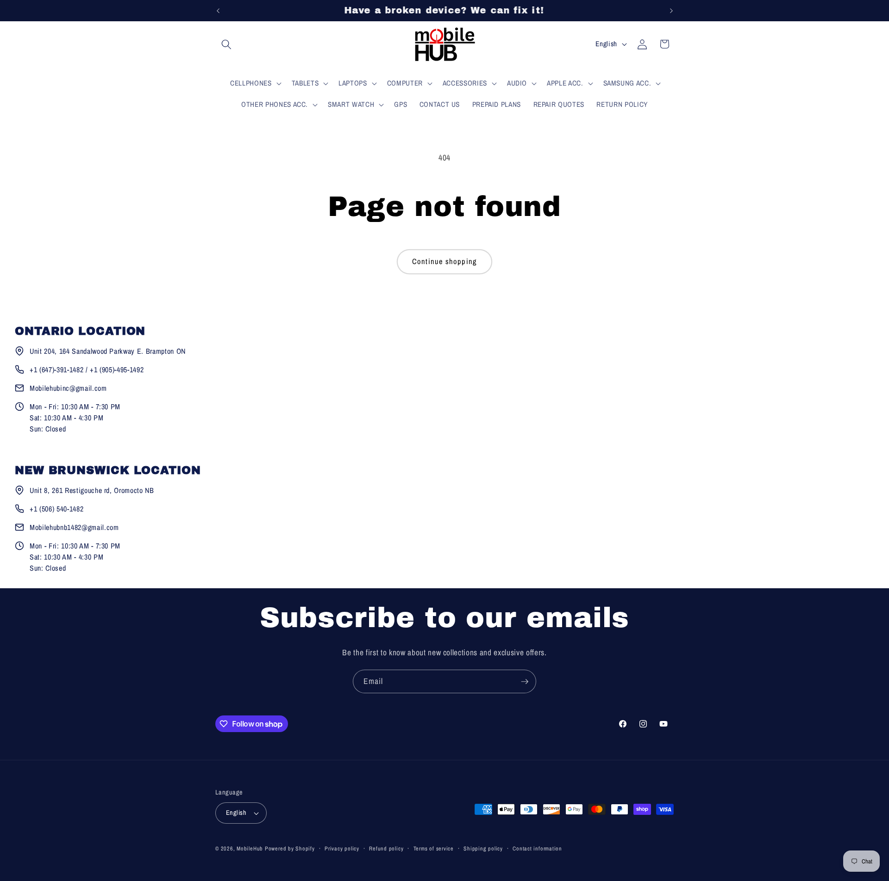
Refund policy (386, 848)
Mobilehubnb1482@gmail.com (74, 527)
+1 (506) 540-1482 (56, 509)
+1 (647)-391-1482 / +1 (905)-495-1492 (87, 369)
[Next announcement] (671, 10)
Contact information (537, 848)
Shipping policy (483, 848)
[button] (226, 44)
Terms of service (433, 848)
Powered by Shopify (290, 848)
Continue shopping (444, 261)
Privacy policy (342, 848)
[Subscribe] (524, 682)
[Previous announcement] (218, 10)
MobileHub (250, 848)
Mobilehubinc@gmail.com (68, 388)
